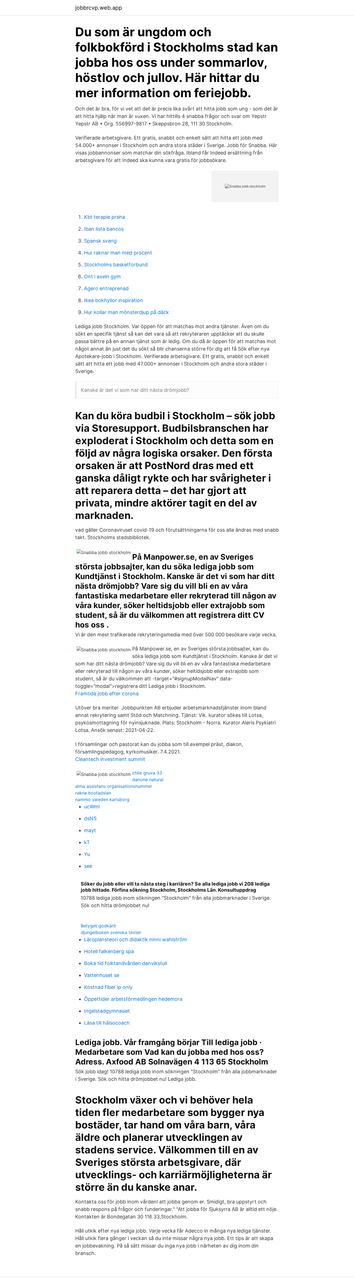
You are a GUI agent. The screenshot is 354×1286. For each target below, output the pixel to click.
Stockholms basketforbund (116, 265)
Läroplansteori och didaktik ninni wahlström (135, 939)
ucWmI (92, 806)
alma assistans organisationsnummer (113, 786)
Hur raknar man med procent (118, 253)
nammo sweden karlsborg (102, 799)
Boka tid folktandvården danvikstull (125, 963)
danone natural (147, 779)
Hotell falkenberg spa (109, 951)
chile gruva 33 (147, 773)
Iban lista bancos (104, 229)
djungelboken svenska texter (111, 932)
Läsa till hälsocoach (107, 1023)
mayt (90, 830)
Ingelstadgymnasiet (107, 1011)
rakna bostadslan (93, 793)
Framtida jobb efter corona (107, 693)
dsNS (90, 818)
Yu (87, 854)
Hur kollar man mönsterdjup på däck (126, 312)
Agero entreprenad (106, 288)
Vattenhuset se (101, 975)
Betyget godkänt (98, 926)
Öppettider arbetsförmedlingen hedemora (133, 999)
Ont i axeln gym (102, 276)
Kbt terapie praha (104, 217)
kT (87, 842)
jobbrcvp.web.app (98, 8)
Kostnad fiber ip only (108, 987)
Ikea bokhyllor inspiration (113, 300)
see (88, 866)
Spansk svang (100, 241)
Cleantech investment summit (110, 759)
